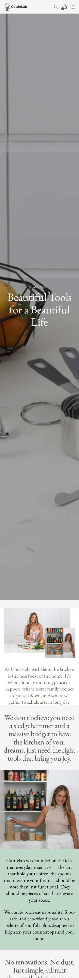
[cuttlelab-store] (16, 7)
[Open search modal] (56, 7)
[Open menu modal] (73, 7)
